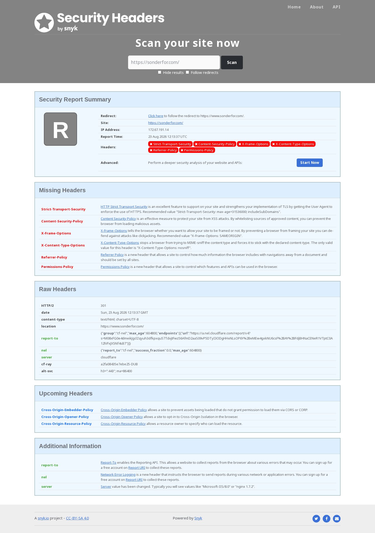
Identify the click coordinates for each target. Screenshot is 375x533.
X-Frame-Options (114, 230)
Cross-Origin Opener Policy (122, 416)
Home (294, 7)
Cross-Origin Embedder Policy (124, 409)
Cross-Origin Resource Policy (123, 423)
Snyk (198, 517)
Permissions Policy (115, 266)
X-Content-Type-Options (120, 242)
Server (106, 486)
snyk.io (43, 517)
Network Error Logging (118, 474)
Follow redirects (204, 72)
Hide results (173, 72)
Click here (155, 116)
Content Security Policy (118, 218)
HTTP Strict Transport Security (124, 206)
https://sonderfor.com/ (165, 122)
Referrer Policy (112, 254)
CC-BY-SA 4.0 (77, 517)
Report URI (136, 467)
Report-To (108, 462)
